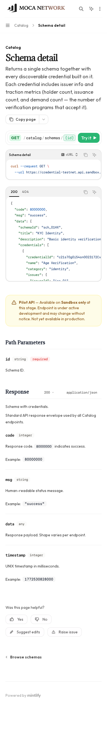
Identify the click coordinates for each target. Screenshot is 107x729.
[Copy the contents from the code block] (85, 154)
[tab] (14, 192)
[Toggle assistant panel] (91, 8)
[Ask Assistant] (94, 154)
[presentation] (49, 137)
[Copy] (71, 137)
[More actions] (100, 9)
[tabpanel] (53, 239)
